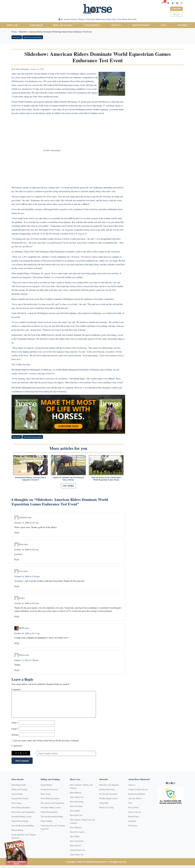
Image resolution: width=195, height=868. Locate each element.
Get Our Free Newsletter (108, 794)
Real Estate (132, 19)
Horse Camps (16, 803)
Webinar (82, 19)
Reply (16, 532)
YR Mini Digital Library (108, 798)
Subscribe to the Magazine (109, 785)
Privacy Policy (133, 807)
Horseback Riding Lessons (21, 816)
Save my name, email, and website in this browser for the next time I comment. (46, 740)
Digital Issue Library (103, 19)
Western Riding (17, 830)
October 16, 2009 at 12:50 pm (27, 576)
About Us (131, 785)
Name (15, 722)
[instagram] (181, 3)
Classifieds (132, 821)
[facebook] (168, 3)
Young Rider (104, 803)
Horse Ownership (140, 25)
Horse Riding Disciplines (21, 807)
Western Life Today (106, 807)
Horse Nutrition (76, 827)
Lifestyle (116, 25)
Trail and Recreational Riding (33, 37)
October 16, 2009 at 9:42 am (26, 549)
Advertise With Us (135, 798)
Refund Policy (133, 816)
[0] (162, 2)
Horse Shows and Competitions (23, 812)
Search (177, 14)
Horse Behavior (76, 792)
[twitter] (173, 3)
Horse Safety (75, 836)
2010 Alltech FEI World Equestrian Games (61, 85)
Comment (16, 689)
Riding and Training (62, 25)
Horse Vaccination (77, 841)
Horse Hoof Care (76, 815)
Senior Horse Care (77, 854)
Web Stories (132, 825)
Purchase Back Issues (107, 789)
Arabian (51, 187)
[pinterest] (177, 3)
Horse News (17, 37)
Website (15, 734)
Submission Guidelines (136, 794)
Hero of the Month (120, 19)
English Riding (17, 794)
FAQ (130, 803)
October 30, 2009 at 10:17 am (26, 633)
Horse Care (12, 25)
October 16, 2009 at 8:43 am (26, 522)
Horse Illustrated (22, 69)
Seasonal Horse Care (77, 850)
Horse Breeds (36, 25)
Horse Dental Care (77, 797)
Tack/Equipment (91, 25)
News (163, 25)
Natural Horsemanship (20, 821)
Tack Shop (90, 19)
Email (15, 728)
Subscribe (176, 9)
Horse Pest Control (77, 832)
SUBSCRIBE (182, 25)
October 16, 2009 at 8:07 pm (26, 603)
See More (68, 485)
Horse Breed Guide (19, 785)
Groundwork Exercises (20, 798)
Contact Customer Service (138, 789)
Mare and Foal (75, 845)
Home (14, 31)
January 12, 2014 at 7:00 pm (26, 660)
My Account (65, 19)
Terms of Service (134, 812)
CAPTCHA (17, 745)
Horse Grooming (76, 806)
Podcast (74, 19)
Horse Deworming (77, 801)
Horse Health (75, 810)
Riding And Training (19, 789)
